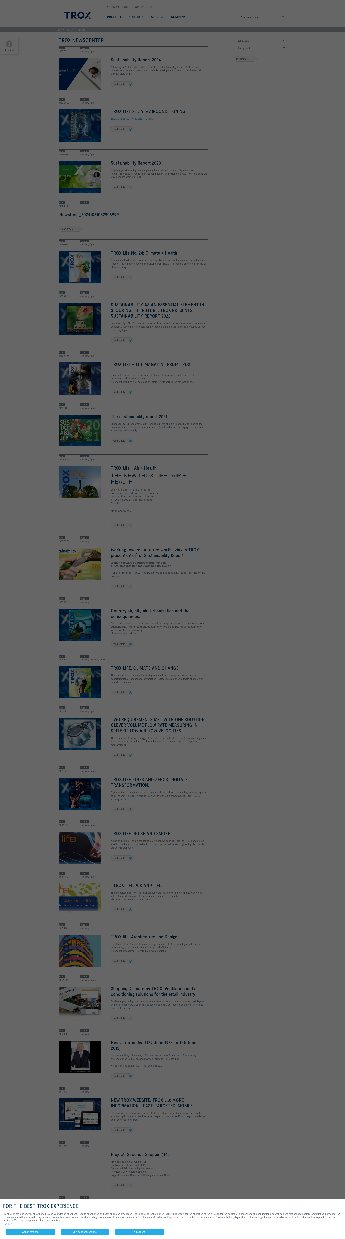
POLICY (8, 1223)
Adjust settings (30, 1231)
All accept (139, 1231)
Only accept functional (84, 1231)
